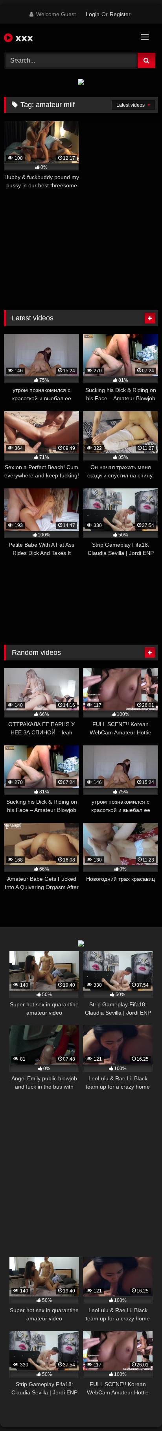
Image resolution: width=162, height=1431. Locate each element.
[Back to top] (137, 1407)
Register (120, 14)
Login (92, 14)
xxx (23, 37)
